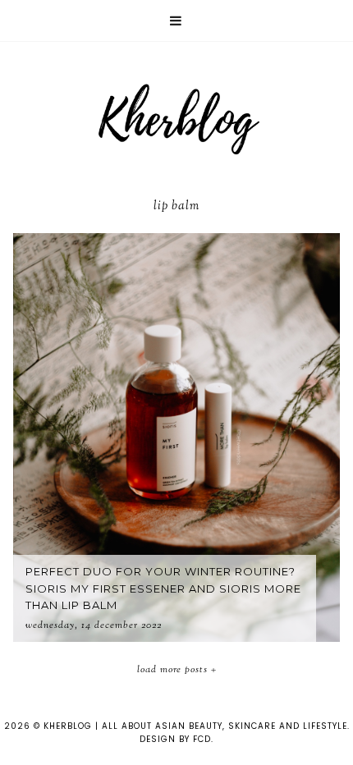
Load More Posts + (177, 669)
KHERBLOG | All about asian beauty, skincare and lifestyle (195, 726)
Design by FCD (175, 739)
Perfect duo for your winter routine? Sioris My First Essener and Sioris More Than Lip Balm (163, 588)
